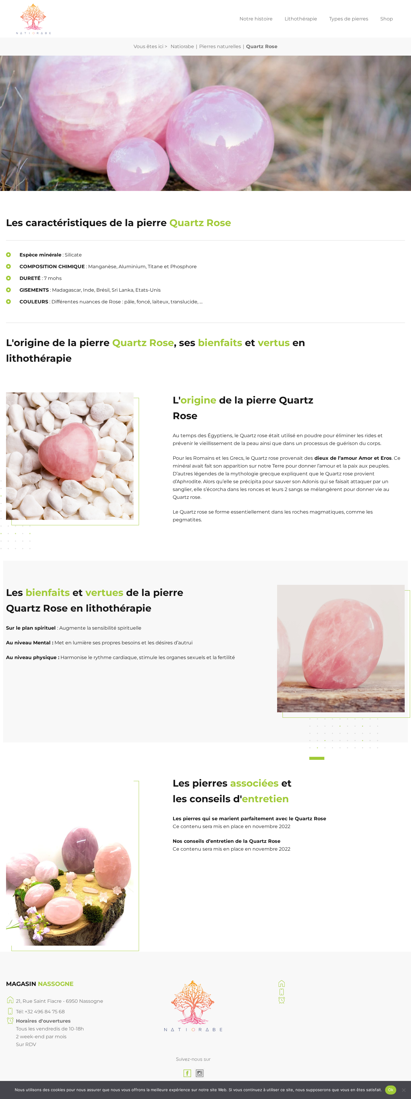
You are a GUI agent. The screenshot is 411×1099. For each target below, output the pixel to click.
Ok (391, 1089)
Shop (386, 19)
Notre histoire (256, 19)
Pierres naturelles (220, 46)
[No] (403, 1090)
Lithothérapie (301, 19)
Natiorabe (182, 46)
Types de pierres (348, 19)
